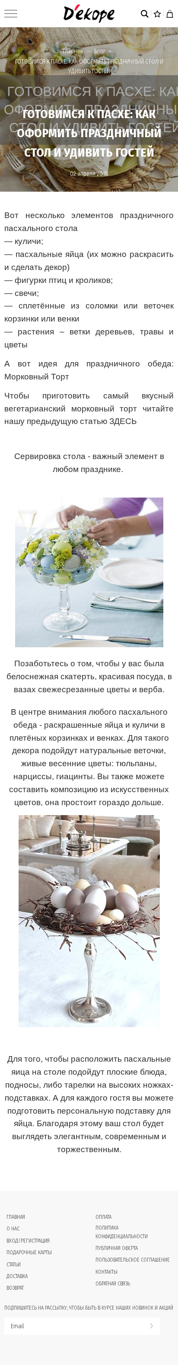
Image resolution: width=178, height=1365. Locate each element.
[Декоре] (89, 13)
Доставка (17, 1276)
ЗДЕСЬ (123, 421)
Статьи (13, 1265)
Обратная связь (112, 1284)
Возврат (15, 1288)
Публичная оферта (116, 1248)
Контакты (106, 1272)
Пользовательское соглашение (132, 1260)
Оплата (103, 1217)
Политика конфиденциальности (121, 1232)
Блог (99, 51)
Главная (73, 51)
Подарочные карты (29, 1252)
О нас (12, 1229)
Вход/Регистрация (28, 1241)
